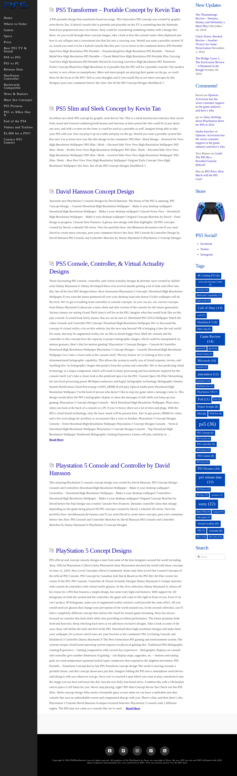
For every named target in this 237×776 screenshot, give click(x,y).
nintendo (202, 367)
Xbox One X (215, 537)
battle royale (203, 301)
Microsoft (207, 360)
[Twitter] (123, 751)
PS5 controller (206, 444)
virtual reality (208, 523)
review (217, 495)
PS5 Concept (205, 433)
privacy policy (162, 763)
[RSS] (164, 751)
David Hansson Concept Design (95, 191)
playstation (208, 374)
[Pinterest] (151, 751)
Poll (203, 399)
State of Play (203, 512)
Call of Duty (210, 308)
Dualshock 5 (207, 322)
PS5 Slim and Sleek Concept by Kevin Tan (108, 108)
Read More (56, 439)
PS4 (201, 413)
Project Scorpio (207, 406)
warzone (215, 530)
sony (206, 503)
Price (216, 399)
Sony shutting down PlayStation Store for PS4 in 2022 (210, 120)
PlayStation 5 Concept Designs (94, 550)
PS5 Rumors (203, 489)
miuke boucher (205, 131)
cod (201, 315)
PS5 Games (205, 455)
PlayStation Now (205, 386)
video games (203, 517)
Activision (202, 290)
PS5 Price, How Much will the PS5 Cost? (210, 175)
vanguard (218, 512)
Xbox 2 (201, 537)
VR (201, 530)
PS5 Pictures (209, 468)
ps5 (207, 424)
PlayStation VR (207, 392)
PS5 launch (203, 462)
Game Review (210, 338)
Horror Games (204, 354)
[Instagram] (137, 751)
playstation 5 (203, 381)
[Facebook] (109, 751)
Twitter (204, 249)
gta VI (213, 348)
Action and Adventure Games (210, 283)
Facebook (206, 243)
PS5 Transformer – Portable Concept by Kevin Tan (118, 9)
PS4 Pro (216, 413)
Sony (168, 760)
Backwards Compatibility (209, 295)
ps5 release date (210, 479)
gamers (201, 348)
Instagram (206, 254)
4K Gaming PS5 (208, 275)
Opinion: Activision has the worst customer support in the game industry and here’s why (210, 102)
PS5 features (203, 450)
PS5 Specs (202, 495)
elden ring (204, 329)
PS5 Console (203, 438)
